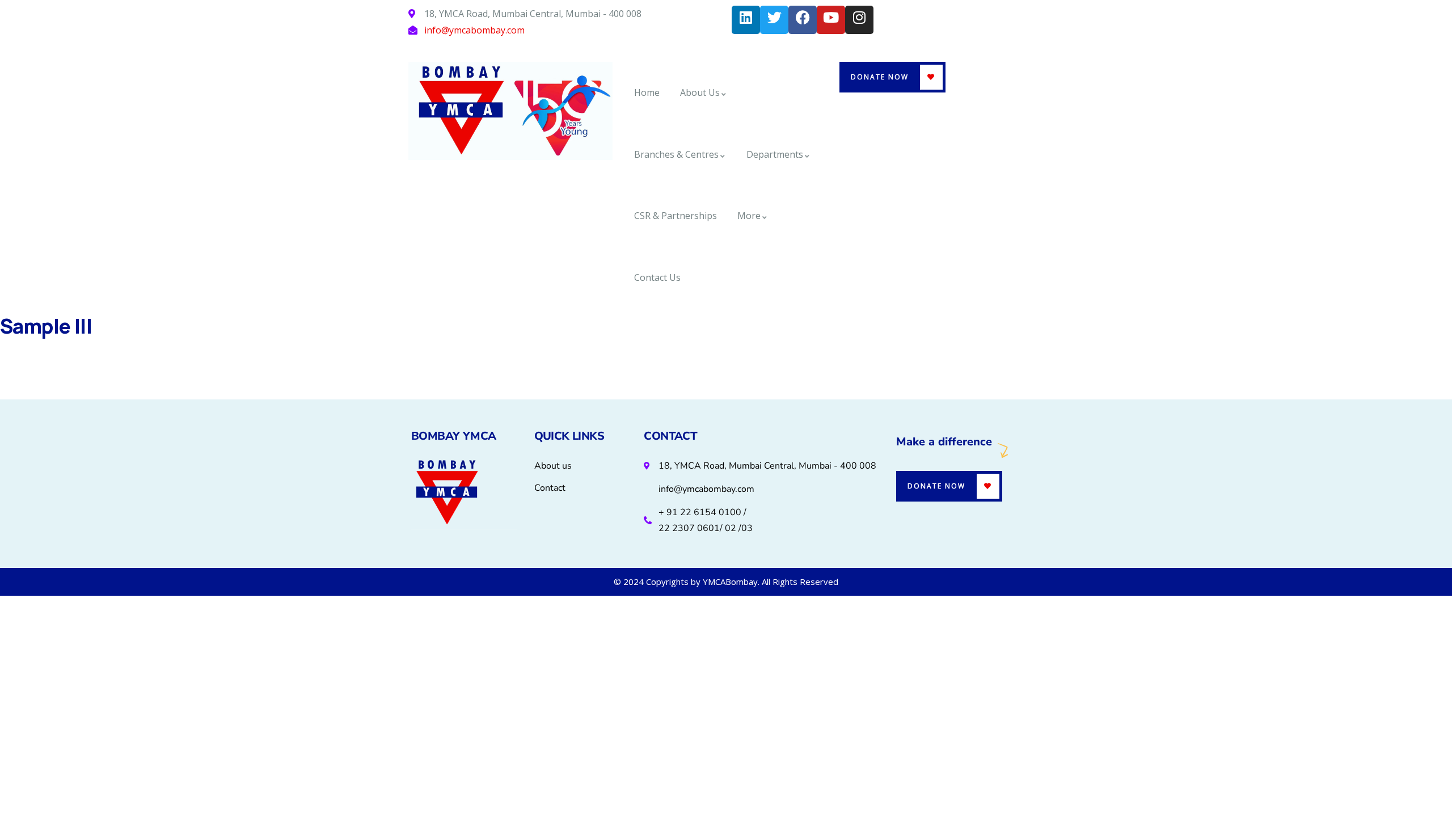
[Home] (510, 111)
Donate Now (880, 77)
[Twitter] (774, 20)
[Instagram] (859, 20)
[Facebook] (802, 20)
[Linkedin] (746, 20)
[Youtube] (831, 20)
